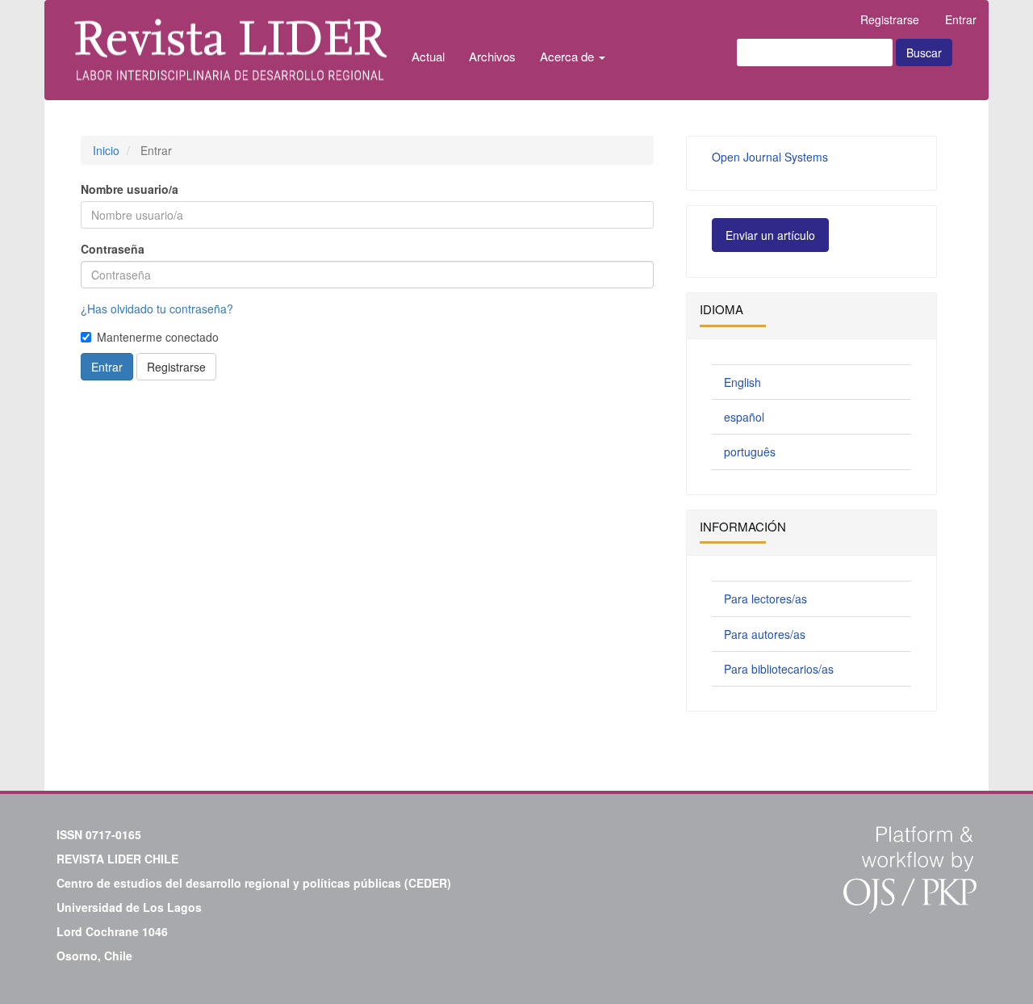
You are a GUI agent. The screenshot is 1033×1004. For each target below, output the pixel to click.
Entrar (961, 19)
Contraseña (112, 249)
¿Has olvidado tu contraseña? (157, 308)
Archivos (492, 56)
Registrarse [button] (176, 367)
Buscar (924, 52)
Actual (428, 56)
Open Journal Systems (770, 157)
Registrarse (889, 19)
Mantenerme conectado (158, 337)
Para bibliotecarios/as (779, 669)
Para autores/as (764, 634)
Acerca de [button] (568, 56)
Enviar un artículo (770, 235)
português (750, 451)
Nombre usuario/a (129, 189)
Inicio (106, 150)
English (742, 382)
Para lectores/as (765, 598)
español (744, 417)
